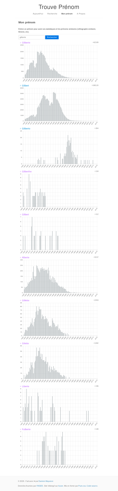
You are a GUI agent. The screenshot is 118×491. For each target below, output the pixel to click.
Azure (60, 486)
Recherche (52, 13)
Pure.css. (82, 486)
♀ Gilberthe (26, 171)
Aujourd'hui (38, 13)
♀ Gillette (24, 300)
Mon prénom (67, 13)
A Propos (81, 13)
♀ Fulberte (25, 429)
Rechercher (52, 37)
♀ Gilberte (25, 42)
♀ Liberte (24, 386)
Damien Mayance (46, 481)
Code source (92, 486)
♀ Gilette (24, 343)
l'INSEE (39, 486)
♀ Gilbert (24, 214)
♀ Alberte (24, 257)
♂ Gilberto (25, 128)
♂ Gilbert (24, 85)
